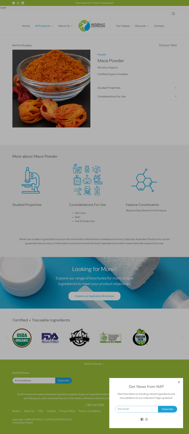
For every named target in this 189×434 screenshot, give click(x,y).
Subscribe (167, 409)
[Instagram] (146, 419)
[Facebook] (142, 419)
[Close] (179, 382)
